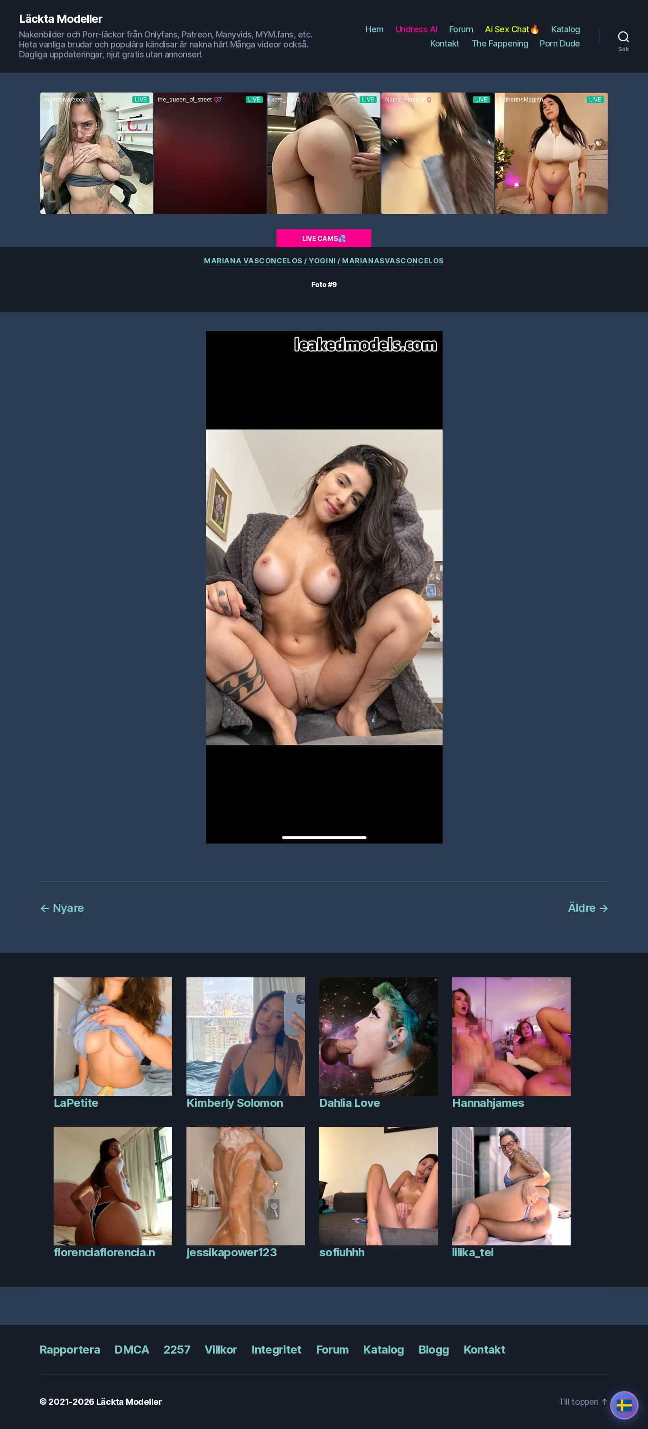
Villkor (220, 1349)
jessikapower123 (231, 1252)
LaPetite (76, 1103)
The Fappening (500, 43)
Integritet (276, 1349)
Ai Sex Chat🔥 (512, 29)
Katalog (565, 29)
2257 (177, 1349)
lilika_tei (472, 1252)
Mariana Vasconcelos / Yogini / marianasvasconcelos (324, 261)
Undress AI (416, 29)
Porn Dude (560, 43)
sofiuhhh (342, 1252)
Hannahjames (488, 1103)
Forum (461, 29)
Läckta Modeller (60, 19)
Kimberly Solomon (234, 1103)
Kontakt (445, 43)
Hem (375, 29)
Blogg (433, 1349)
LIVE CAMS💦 (324, 238)
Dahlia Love (349, 1103)
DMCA (131, 1349)
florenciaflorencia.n (104, 1252)
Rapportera (69, 1349)
